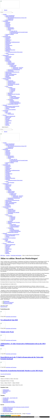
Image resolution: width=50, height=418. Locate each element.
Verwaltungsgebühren (14, 98)
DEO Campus (8, 112)
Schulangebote (6, 55)
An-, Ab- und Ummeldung (10, 109)
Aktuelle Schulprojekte (9, 16)
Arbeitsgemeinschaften (9, 75)
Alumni (6, 53)
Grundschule (7, 25)
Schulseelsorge (11, 70)
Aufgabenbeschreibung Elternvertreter (15, 52)
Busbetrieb (5, 105)
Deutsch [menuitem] (5, 10)
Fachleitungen (8, 43)
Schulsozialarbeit (11, 64)
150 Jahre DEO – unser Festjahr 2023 (10, 397)
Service (6, 86)
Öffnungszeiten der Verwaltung (14, 94)
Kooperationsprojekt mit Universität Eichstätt (19, 32)
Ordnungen (7, 23)
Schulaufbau (7, 22)
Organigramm (8, 37)
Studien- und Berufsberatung (10, 74)
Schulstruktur (5, 21)
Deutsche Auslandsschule (10, 116)
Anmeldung (10, 87)
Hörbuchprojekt (11, 113)
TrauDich (9, 61)
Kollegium (7, 44)
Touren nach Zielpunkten (10, 107)
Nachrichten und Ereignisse (11, 316)
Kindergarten (7, 24)
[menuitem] (5, 10)
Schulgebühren (13, 96)
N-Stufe (9, 29)
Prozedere (12, 100)
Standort (7, 121)
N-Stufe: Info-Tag (13, 31)
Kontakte (7, 123)
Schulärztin (7, 59)
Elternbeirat (7, 50)
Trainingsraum (8, 57)
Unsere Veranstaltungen (10, 15)
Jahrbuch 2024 (8, 117)
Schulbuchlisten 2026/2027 (13, 104)
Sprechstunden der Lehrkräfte (13, 84)
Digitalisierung (10, 18)
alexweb (28, 413)
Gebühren (10, 95)
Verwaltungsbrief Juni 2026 (9, 320)
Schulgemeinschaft (6, 36)
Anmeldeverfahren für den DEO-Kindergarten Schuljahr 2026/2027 (16, 407)
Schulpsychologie (11, 63)
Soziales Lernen (13, 65)
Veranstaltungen (8, 120)
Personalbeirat (8, 48)
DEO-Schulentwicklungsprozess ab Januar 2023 (17, 17)
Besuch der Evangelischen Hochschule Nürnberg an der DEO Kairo (21, 370)
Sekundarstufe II (11, 28)
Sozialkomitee (8, 77)
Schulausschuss (8, 39)
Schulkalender (10, 80)
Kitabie (4, 393)
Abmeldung (10, 92)
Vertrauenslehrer (8, 73)
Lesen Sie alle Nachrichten (5, 373)
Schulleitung (7, 40)
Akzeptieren (37, 416)
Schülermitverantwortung (10, 49)
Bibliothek (7, 76)
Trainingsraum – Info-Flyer (18, 67)
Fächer (6, 35)
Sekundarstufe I (11, 27)
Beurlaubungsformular (14, 101)
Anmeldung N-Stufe (7, 410)
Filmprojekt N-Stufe (14, 33)
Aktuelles (5, 14)
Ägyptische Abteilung (9, 34)
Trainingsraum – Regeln (17, 68)
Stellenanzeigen (8, 56)
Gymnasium (7, 26)
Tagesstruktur (10, 85)
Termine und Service (7, 78)
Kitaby (6, 111)
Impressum (7, 125)
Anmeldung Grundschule (8, 408)
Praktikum (7, 58)
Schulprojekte (5, 110)
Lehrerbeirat (7, 47)
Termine (7, 79)
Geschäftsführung (8, 45)
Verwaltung (7, 46)
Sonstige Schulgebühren (15, 97)
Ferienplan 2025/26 (11, 81)
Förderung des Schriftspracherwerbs (12, 71)
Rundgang (7, 119)
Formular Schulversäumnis (15, 102)
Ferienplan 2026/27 (11, 83)
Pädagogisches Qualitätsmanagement (12, 42)
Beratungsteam (8, 60)
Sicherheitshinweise (9, 19)
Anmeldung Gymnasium (7, 409)
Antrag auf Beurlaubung (7, 411)
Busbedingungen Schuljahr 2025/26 (12, 106)
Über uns (4, 115)
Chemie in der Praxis (7, 332)
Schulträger (7, 38)
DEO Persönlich (11, 54)
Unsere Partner (8, 122)
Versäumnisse (10, 99)
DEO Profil (7, 118)
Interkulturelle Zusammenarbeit (14, 69)
